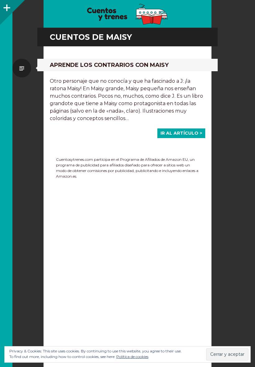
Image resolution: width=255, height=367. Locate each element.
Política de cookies (132, 356)
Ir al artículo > (181, 133)
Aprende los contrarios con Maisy (109, 65)
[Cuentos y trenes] (127, 14)
